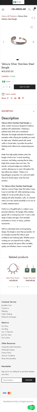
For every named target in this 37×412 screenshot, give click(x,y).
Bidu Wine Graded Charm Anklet (15, 278)
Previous (4, 42)
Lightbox (31, 27)
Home (4, 16)
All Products (12, 16)
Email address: (12, 380)
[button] (8, 286)
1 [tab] (17, 59)
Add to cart (25, 87)
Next (33, 42)
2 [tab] (20, 59)
